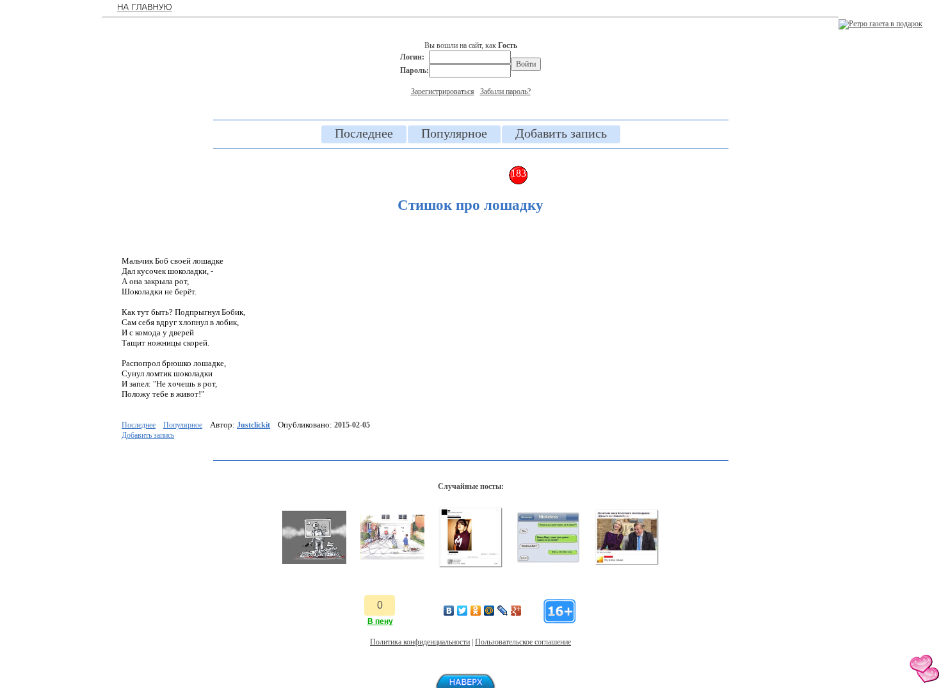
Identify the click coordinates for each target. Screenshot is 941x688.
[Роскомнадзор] (470, 565)
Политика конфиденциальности (420, 641)
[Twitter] (462, 610)
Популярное (454, 133)
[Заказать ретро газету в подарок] (880, 23)
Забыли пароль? (505, 91)
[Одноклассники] (476, 610)
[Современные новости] (314, 561)
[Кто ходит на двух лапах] (549, 560)
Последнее (364, 133)
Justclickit (253, 424)
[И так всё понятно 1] (627, 562)
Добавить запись (561, 133)
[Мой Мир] (489, 610)
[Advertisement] (51, 211)
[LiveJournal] (503, 610)
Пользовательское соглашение (523, 641)
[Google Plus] (516, 610)
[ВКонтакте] (449, 610)
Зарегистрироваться (442, 91)
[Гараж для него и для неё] (392, 556)
